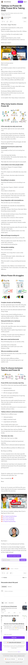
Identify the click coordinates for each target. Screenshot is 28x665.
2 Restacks (16, 568)
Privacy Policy (14, 648)
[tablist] (6, 586)
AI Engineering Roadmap (9, 521)
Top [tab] (2, 602)
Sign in (25, 1)
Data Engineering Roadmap (10, 516)
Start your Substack (10, 659)
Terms (15, 655)
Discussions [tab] (11, 602)
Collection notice (21, 655)
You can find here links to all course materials (9, 608)
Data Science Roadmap (8, 518)
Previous (5, 577)
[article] (14, 609)
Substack (8, 662)
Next (24, 577)
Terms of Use (20, 645)
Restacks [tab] (10, 586)
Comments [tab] (4, 586)
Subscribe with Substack (15, 642)
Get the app (20, 659)
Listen (25, 17)
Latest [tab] (6, 602)
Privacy (11, 655)
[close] (24, 618)
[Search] (25, 603)
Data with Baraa (7, 17)
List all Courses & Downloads (9, 606)
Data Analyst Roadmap (8, 520)
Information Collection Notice (16, 646)
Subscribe (20, 1)
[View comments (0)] (7, 21)
